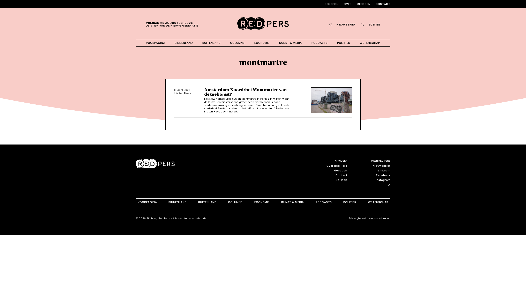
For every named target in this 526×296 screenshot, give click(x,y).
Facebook (383, 175)
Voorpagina (155, 42)
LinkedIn (384, 170)
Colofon (331, 4)
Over (348, 4)
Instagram (383, 180)
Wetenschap (370, 42)
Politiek (343, 42)
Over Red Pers (336, 165)
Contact (383, 4)
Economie (262, 42)
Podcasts (319, 42)
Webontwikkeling (379, 218)
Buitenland (211, 42)
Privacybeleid (357, 218)
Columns (237, 42)
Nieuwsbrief (381, 165)
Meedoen (363, 4)
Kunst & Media (290, 42)
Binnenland (184, 42)
